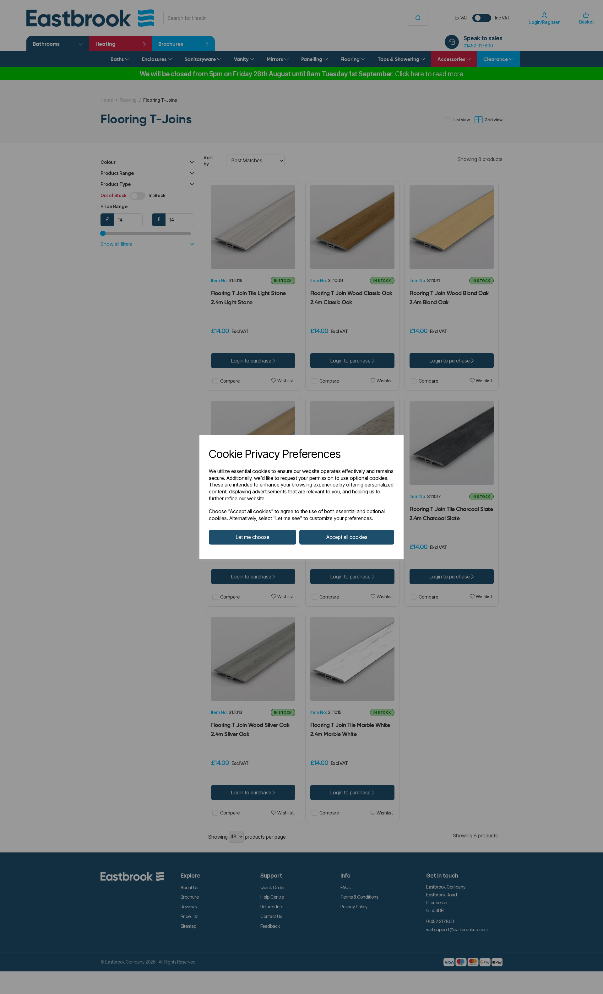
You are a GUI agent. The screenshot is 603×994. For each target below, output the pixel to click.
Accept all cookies (346, 537)
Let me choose (252, 537)
